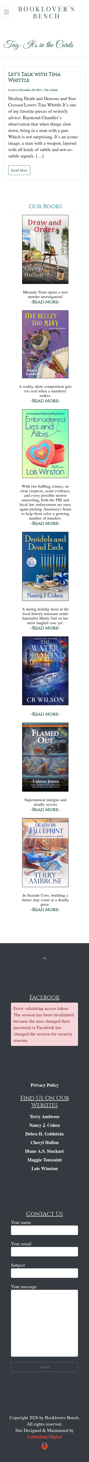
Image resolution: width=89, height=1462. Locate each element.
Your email (21, 1244)
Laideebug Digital (44, 1436)
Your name (21, 1222)
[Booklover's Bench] (51, 13)
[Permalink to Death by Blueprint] (45, 854)
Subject (18, 1265)
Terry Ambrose (45, 1116)
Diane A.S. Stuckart (44, 1151)
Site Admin (51, 90)
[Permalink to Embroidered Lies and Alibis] (45, 446)
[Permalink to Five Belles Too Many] (45, 346)
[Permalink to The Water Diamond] (45, 673)
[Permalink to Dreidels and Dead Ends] (45, 568)
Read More (19, 170)
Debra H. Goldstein (44, 1133)
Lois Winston (44, 1168)
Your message (24, 1286)
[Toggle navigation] (6, 12)
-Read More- (45, 301)
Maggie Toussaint (44, 1159)
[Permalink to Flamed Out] (45, 759)
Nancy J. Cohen (44, 1125)
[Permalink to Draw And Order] (45, 251)
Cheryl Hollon (45, 1142)
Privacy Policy (45, 1085)
